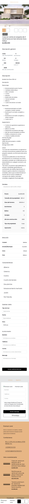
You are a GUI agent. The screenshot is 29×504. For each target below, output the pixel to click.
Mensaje (4, 355)
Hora (3, 322)
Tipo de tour (5, 308)
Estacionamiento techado (13, 289)
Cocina (6, 276)
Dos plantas (8, 284)
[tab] (4, 30)
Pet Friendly (8, 297)
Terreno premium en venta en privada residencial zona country (18, 484)
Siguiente (18, 380)
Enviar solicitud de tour (14, 369)
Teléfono (4, 341)
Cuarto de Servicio (10, 280)
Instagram (20, 498)
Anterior (10, 380)
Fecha (4, 315)
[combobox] (14, 311)
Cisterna (7, 272)
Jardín (6, 293)
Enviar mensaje (14, 411)
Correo (4, 348)
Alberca (6, 267)
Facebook (10, 498)
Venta (5, 34)
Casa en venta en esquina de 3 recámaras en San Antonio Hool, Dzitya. (19, 463)
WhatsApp (15, 416)
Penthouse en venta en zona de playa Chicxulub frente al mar (18, 474)
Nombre (4, 335)
